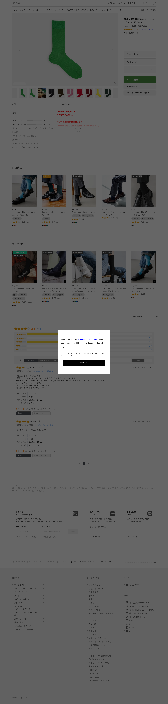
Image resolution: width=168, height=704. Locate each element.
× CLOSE (103, 334)
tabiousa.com (88, 339)
